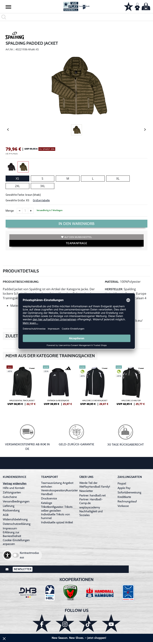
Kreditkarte (124, 497)
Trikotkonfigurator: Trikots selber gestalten (57, 508)
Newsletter (86, 491)
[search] (76, 17)
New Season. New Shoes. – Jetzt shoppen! (79, 638)
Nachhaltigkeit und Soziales (91, 513)
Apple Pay (124, 488)
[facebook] (41, 623)
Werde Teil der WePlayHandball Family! (94, 484)
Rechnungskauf (127, 501)
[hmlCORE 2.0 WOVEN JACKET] (94, 387)
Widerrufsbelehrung (15, 519)
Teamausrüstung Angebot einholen (57, 484)
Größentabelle (41, 200)
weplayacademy (89, 507)
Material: (112, 281)
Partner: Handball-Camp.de (91, 501)
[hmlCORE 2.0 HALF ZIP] (131, 387)
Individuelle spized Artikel (57, 522)
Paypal (122, 483)
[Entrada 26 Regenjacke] (58, 387)
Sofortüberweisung (129, 492)
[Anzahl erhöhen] (31, 211)
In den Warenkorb (77, 223)
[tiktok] (88, 623)
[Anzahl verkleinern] (19, 211)
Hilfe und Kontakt (13, 488)
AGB (6, 515)
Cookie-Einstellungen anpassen (16, 542)
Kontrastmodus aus (29, 555)
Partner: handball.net (92, 495)
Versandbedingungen (16, 501)
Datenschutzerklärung (16, 524)
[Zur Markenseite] (15, 36)
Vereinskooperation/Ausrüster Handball (59, 492)
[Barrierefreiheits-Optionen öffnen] (7, 555)
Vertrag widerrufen (14, 483)
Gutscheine (10, 497)
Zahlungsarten (12, 492)
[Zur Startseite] (76, 6)
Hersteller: (114, 289)
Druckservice (49, 498)
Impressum (10, 528)
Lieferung (8, 506)
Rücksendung (11, 510)
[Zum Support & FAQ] (128, 6)
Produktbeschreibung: (21, 281)
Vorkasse (123, 506)
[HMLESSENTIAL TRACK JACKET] (22, 387)
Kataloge (46, 503)
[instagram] (65, 623)
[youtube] (111, 623)
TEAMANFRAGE (76, 243)
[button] (8, 6)
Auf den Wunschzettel (78, 237)
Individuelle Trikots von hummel (55, 516)
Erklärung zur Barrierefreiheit (12, 534)
